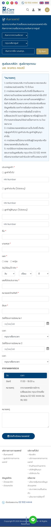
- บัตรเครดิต (7, 485)
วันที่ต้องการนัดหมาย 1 (12, 318)
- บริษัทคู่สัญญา (34, 469)
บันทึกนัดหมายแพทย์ (19, 436)
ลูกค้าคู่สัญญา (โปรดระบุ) (15, 209)
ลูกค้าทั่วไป (9, 172)
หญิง (15, 261)
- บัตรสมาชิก (7, 482)
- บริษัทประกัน (33, 473)
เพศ (4, 256)
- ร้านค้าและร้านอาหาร (37, 466)
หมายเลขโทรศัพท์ (10, 293)
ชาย (6, 261)
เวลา (4, 330)
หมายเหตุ (6, 409)
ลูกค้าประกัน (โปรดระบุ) (14, 188)
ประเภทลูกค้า (8, 167)
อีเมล (5, 305)
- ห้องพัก (32, 454)
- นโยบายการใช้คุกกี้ (36, 496)
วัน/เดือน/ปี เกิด (10, 267)
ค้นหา (43, 51)
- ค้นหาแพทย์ (7, 454)
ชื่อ (4, 231)
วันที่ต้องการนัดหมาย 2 (12, 343)
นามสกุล (6, 243)
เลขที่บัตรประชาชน (10, 280)
